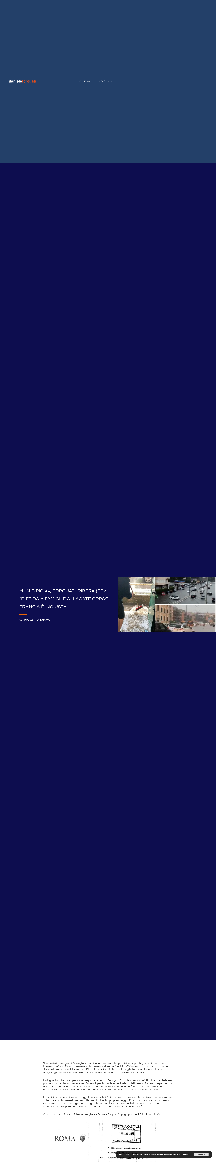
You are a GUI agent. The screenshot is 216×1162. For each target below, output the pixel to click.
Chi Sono (84, 81)
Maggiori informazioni (181, 1154)
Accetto (201, 1154)
